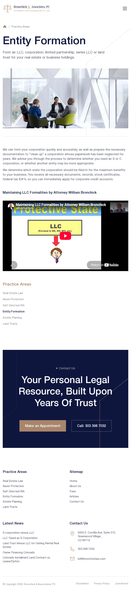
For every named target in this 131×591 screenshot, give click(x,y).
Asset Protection (13, 299)
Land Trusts (10, 324)
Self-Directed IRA (13, 305)
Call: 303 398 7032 (91, 426)
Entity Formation (14, 312)
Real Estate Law (13, 293)
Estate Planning (12, 318)
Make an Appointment (42, 426)
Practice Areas (20, 27)
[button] (124, 8)
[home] (26, 8)
